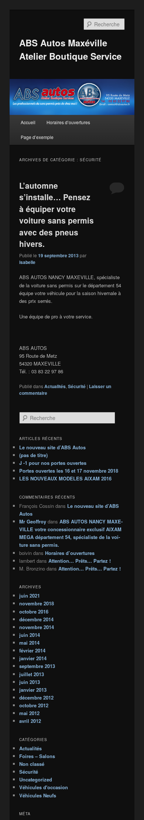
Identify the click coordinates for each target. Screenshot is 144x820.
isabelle (27, 262)
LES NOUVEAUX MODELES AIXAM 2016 (65, 478)
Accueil (28, 122)
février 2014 (32, 650)
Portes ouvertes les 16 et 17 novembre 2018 (68, 470)
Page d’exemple (37, 137)
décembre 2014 (36, 619)
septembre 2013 (37, 665)
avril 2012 (30, 720)
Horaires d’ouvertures (68, 122)
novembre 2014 (36, 627)
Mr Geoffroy (32, 521)
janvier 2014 (33, 658)
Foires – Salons (37, 756)
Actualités (55, 386)
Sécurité (77, 386)
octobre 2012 (33, 705)
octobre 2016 (33, 611)
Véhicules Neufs (37, 795)
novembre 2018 (36, 603)
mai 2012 (29, 713)
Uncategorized (35, 779)
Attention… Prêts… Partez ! (79, 560)
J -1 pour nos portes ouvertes (52, 462)
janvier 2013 (33, 689)
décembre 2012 (36, 697)
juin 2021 (29, 595)
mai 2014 (29, 642)
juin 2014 (29, 634)
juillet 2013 (31, 674)
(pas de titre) (33, 455)
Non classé (31, 763)
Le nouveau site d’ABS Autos (52, 447)
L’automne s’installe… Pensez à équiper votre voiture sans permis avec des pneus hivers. (56, 214)
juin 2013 (29, 681)
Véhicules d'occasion (43, 787)
